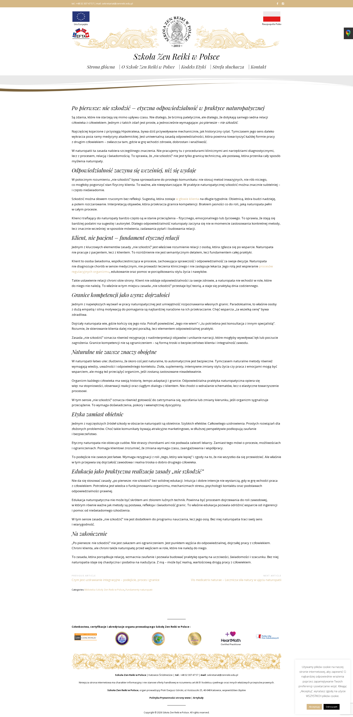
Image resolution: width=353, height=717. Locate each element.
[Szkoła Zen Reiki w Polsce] (176, 31)
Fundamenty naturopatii (139, 589)
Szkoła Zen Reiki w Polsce (176, 56)
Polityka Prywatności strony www (170, 697)
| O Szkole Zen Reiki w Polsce (147, 67)
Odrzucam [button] (331, 706)
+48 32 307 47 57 (189, 675)
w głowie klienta (187, 199)
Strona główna (101, 67)
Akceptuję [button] (314, 706)
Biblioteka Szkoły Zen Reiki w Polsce (104, 589)
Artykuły (198, 697)
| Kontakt (257, 67)
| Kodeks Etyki (192, 67)
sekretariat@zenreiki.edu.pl (222, 675)
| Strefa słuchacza (227, 67)
